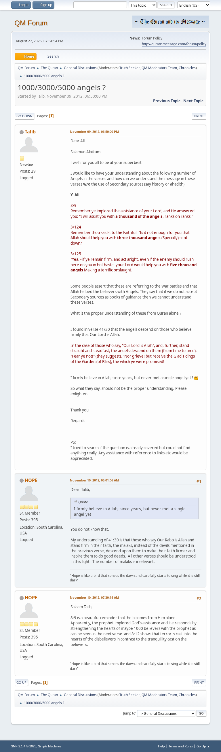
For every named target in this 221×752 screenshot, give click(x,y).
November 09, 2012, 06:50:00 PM (94, 131)
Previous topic (166, 100)
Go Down (24, 116)
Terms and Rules (181, 746)
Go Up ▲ (203, 746)
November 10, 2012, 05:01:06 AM (94, 480)
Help (161, 746)
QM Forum (30, 23)
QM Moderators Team (159, 67)
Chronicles (187, 67)
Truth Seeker (129, 67)
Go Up (21, 682)
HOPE (31, 480)
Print (199, 116)
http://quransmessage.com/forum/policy (174, 43)
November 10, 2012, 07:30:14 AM (94, 597)
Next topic (193, 100)
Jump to (129, 713)
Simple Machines (50, 746)
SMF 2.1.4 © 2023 (23, 746)
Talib (30, 132)
